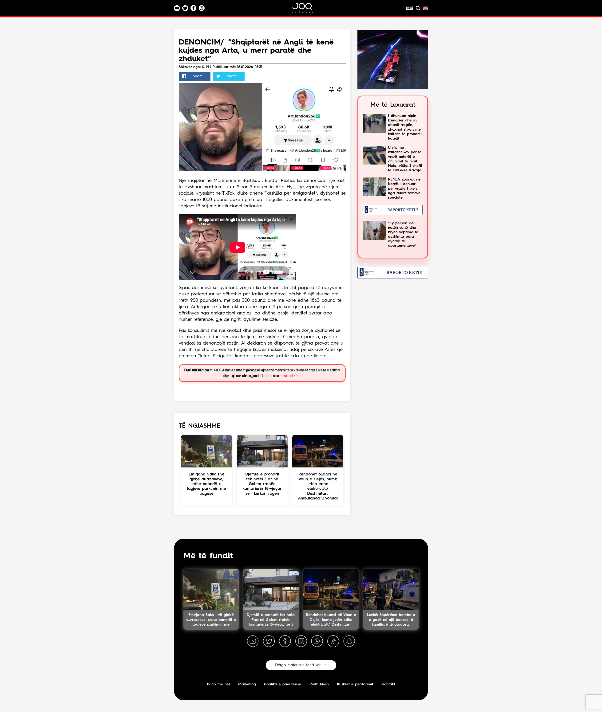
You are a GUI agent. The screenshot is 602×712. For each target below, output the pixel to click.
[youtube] (253, 641)
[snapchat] (349, 641)
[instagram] (301, 641)
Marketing (247, 684)
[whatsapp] (317, 641)
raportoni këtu (290, 376)
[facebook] (285, 641)
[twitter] (269, 641)
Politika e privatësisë (282, 684)
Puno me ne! (218, 684)
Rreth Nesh (319, 684)
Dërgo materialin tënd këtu (299, 665)
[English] (425, 8)
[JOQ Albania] (305, 10)
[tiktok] (333, 641)
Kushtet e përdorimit (355, 684)
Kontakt (388, 684)
